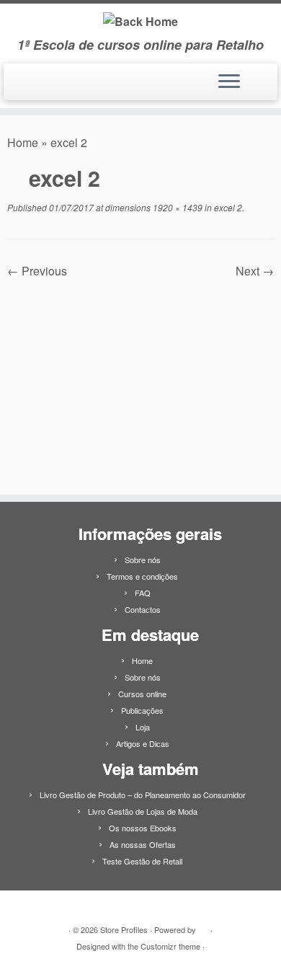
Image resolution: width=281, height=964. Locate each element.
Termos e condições (142, 576)
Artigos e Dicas (142, 743)
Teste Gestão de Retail (142, 861)
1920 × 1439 (176, 207)
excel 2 (227, 207)
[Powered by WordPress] (203, 926)
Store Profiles (124, 929)
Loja (142, 727)
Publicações (142, 710)
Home (22, 142)
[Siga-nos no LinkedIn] (16, 87)
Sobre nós (143, 559)
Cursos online (142, 693)
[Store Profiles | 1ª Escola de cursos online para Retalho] (140, 20)
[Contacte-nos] (31, 87)
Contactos (143, 609)
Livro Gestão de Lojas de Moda (142, 811)
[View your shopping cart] (257, 77)
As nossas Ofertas (143, 844)
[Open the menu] (229, 82)
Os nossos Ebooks (143, 827)
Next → (255, 270)
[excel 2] (140, 378)
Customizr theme (170, 946)
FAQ (143, 592)
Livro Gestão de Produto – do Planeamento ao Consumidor (143, 794)
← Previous (37, 270)
